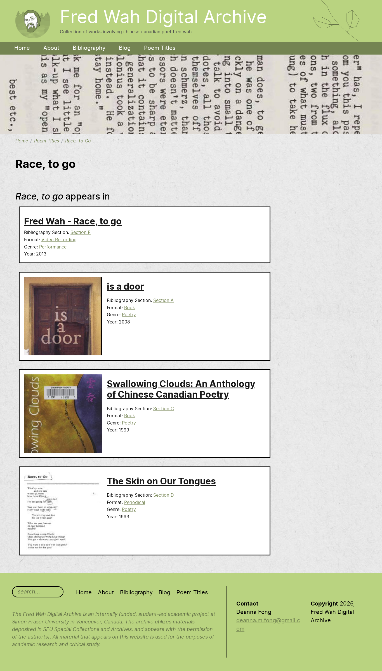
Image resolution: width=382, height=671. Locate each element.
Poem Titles (159, 48)
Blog (125, 48)
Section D (163, 495)
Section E (80, 232)
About (51, 48)
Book (129, 308)
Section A (163, 300)
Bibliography (89, 48)
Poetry (129, 315)
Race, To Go (78, 141)
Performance (53, 247)
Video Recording (59, 240)
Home (22, 48)
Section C (163, 409)
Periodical (134, 502)
